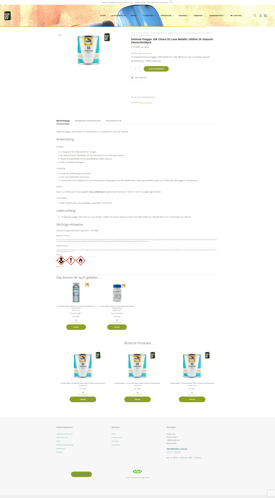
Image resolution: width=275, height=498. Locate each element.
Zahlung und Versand (64, 434)
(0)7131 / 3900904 (174, 452)
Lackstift (148, 15)
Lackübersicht (118, 15)
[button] (59, 35)
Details (76, 327)
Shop (139, 33)
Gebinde (183, 15)
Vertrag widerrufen (81, 474)
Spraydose (166, 15)
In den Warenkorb (156, 69)
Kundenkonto (216, 15)
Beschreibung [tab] (63, 120)
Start (103, 15)
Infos (133, 15)
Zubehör (198, 15)
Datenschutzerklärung (64, 445)
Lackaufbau (116, 445)
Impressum (60, 448)
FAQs (113, 434)
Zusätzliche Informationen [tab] (88, 120)
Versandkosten (147, 53)
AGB (58, 441)
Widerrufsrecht (62, 437)
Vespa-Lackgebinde (158, 33)
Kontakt (59, 452)
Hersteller (115, 441)
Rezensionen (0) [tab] (113, 120)
